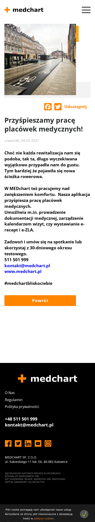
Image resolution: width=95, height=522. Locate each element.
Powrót (40, 300)
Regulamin (14, 399)
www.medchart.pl (23, 271)
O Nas (10, 392)
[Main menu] (86, 10)
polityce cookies (44, 518)
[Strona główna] (23, 10)
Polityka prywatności (22, 406)
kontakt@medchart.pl (27, 266)
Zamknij (84, 514)
